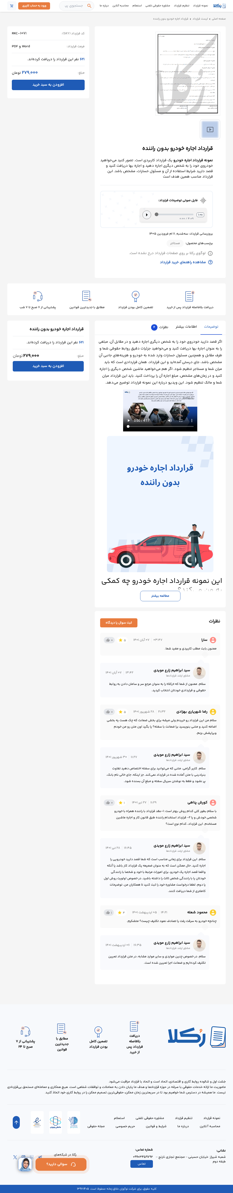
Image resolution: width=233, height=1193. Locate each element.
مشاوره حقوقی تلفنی (157, 6)
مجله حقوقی (96, 1126)
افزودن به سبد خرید (48, 85)
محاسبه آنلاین (120, 6)
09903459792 (143, 1157)
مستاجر (175, 243)
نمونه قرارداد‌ (211, 1118)
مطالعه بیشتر (160, 596)
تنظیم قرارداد (181, 6)
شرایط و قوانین (156, 1126)
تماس (142, 1163)
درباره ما (104, 6)
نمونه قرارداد (200, 6)
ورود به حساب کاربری (34, 6)
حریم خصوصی (125, 1126)
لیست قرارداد (200, 19)
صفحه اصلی (219, 19)
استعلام (137, 6)
